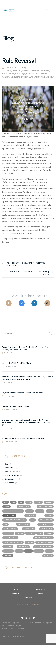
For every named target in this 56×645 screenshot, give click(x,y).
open (39, 533)
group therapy (9, 515)
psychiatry (44, 70)
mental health (23, 524)
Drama (6, 506)
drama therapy (23, 506)
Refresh (19, 551)
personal (48, 533)
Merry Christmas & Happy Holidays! (16, 406)
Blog (24, 67)
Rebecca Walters (11, 472)
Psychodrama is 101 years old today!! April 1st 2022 (22, 393)
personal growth (10, 537)
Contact (28, 597)
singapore (15, 76)
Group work (30, 515)
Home (15, 590)
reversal (30, 73)
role (37, 73)
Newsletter (9, 468)
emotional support (45, 506)
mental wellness (10, 529)
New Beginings (29, 529)
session (28, 551)
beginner (49, 502)
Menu (47, 10)
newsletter (8, 533)
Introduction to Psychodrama (14, 520)
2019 (5, 502)
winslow (50, 76)
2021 (21, 502)
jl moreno (34, 70)
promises (29, 542)
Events (15, 593)
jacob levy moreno (20, 70)
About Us (40, 590)
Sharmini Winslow (12, 475)
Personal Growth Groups (13, 542)
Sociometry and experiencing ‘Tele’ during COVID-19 (23, 438)
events (29, 511)
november (30, 533)
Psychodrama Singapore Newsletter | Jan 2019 (26, 264)
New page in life (46, 529)
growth (49, 515)
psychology (20, 73)
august (38, 502)
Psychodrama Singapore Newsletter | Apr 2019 (29, 273)
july (32, 520)
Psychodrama (8, 73)
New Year (19, 533)
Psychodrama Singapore (43, 546)
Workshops (9, 483)
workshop (7, 555)
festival (40, 511)
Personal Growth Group (43, 537)
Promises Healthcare (44, 542)
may (5, 524)
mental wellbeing (45, 524)
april (29, 502)
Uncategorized (10, 479)
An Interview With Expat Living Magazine (18, 363)
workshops (48, 555)
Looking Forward (46, 520)
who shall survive (37, 76)
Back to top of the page (29, 605)
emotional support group (13, 511)
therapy (24, 76)
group (8, 70)
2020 (13, 502)
